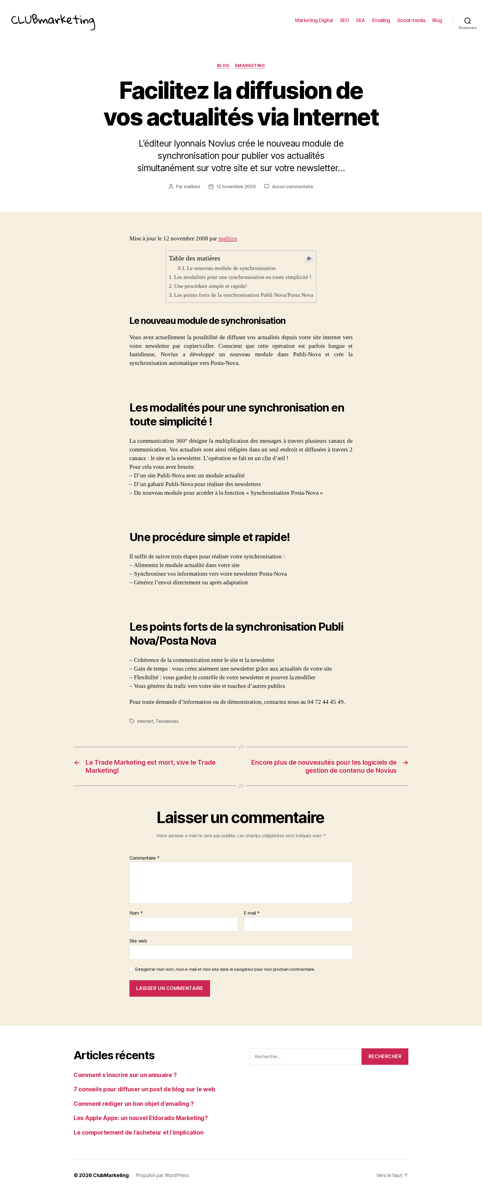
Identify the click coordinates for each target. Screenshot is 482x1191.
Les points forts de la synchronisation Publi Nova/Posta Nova (243, 294)
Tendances (167, 721)
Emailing (381, 20)
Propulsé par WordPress (162, 1175)
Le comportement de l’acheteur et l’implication (139, 1132)
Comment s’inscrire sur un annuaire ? (125, 1075)
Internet (145, 721)
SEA (360, 20)
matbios (192, 186)
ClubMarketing (111, 1175)
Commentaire (144, 858)
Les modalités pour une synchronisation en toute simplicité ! (243, 277)
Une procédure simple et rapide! (210, 286)
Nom (136, 913)
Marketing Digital (314, 20)
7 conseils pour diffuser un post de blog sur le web (144, 1089)
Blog (437, 20)
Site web (138, 940)
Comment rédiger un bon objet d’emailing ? (134, 1103)
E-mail (252, 913)
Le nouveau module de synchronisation (231, 268)
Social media (411, 20)
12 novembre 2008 (236, 186)
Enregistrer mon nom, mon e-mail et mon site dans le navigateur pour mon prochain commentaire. (225, 969)
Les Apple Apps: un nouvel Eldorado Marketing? (141, 1118)
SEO (344, 20)
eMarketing (250, 65)
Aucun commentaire (292, 186)
